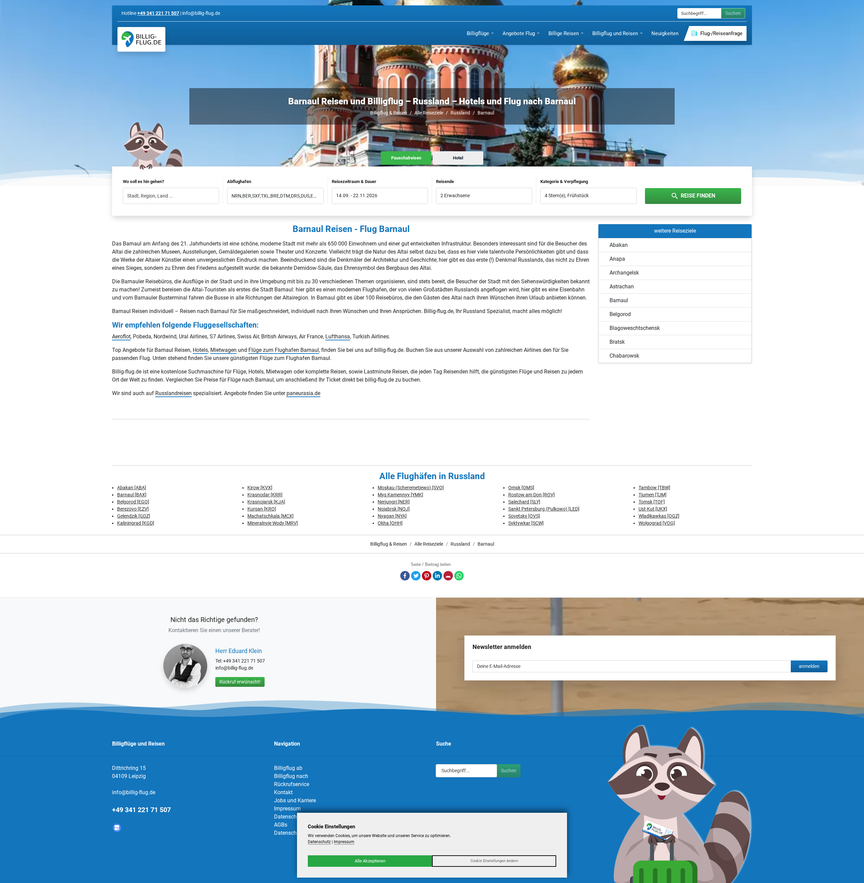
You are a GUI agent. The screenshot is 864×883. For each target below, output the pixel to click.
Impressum (287, 808)
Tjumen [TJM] (653, 494)
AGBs (280, 825)
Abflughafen (239, 181)
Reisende (445, 181)
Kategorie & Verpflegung (564, 181)
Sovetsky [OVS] (524, 516)
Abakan (619, 245)
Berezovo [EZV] (133, 509)
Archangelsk (624, 272)
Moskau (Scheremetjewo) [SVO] (411, 487)
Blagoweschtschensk (635, 328)
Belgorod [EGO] (133, 501)
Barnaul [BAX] (131, 494)
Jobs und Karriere (295, 800)
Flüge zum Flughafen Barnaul (283, 350)
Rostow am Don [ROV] (531, 494)
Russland (460, 112)
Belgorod (620, 314)
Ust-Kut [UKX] (653, 509)
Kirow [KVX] (259, 487)
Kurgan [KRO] (261, 509)
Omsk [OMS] (521, 487)
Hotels (200, 350)
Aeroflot (121, 336)
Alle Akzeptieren (370, 860)
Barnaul (486, 112)
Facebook (405, 575)
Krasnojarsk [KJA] (266, 501)
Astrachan (622, 286)
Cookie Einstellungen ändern (494, 861)
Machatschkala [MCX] (270, 516)
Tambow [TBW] (654, 487)
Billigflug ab (288, 768)
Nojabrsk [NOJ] (394, 509)
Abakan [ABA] (131, 487)
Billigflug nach (291, 776)
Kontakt (283, 792)
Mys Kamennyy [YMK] (400, 494)
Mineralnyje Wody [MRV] (272, 523)
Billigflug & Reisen (388, 112)
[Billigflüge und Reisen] (141, 39)
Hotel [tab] (458, 157)
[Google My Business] (117, 828)
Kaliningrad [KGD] (135, 523)
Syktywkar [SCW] (526, 523)
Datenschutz (289, 816)
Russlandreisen (173, 393)
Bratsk (617, 342)
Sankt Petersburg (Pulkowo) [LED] (543, 509)
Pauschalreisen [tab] (406, 157)
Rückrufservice (291, 784)
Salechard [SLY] (524, 501)
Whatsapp (459, 575)
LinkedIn (437, 575)
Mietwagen (223, 350)
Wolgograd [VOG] (657, 523)
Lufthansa (337, 336)
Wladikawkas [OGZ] (659, 516)
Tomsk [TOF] (652, 501)
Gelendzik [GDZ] (133, 516)
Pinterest (426, 575)
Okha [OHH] (390, 523)
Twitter (416, 575)
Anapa (617, 259)
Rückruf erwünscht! (240, 681)
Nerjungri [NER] (394, 501)
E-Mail (448, 575)
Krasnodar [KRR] (264, 494)
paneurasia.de (303, 393)
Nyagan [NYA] (392, 516)
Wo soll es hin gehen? (143, 181)
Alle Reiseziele (428, 112)
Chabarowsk (624, 356)
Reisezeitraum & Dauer (354, 181)
